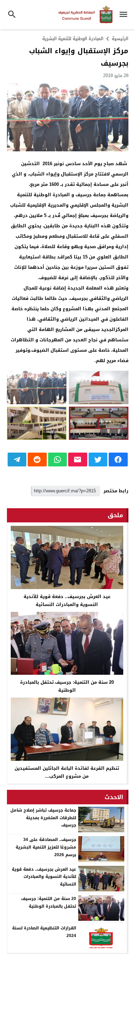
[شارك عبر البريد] (78, 459)
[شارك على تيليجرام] (17, 459)
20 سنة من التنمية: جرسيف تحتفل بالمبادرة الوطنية (67, 686)
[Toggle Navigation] (125, 15)
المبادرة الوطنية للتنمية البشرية (73, 38)
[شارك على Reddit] (37, 459)
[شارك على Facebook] (118, 459)
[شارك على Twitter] (98, 459)
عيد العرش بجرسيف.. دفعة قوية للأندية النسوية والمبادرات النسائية (67, 600)
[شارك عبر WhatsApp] (57, 459)
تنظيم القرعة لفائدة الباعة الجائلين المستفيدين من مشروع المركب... (67, 772)
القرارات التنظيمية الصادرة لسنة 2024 (44, 931)
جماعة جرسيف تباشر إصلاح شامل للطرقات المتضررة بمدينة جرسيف (43, 817)
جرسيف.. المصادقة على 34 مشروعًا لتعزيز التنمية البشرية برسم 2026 (46, 847)
